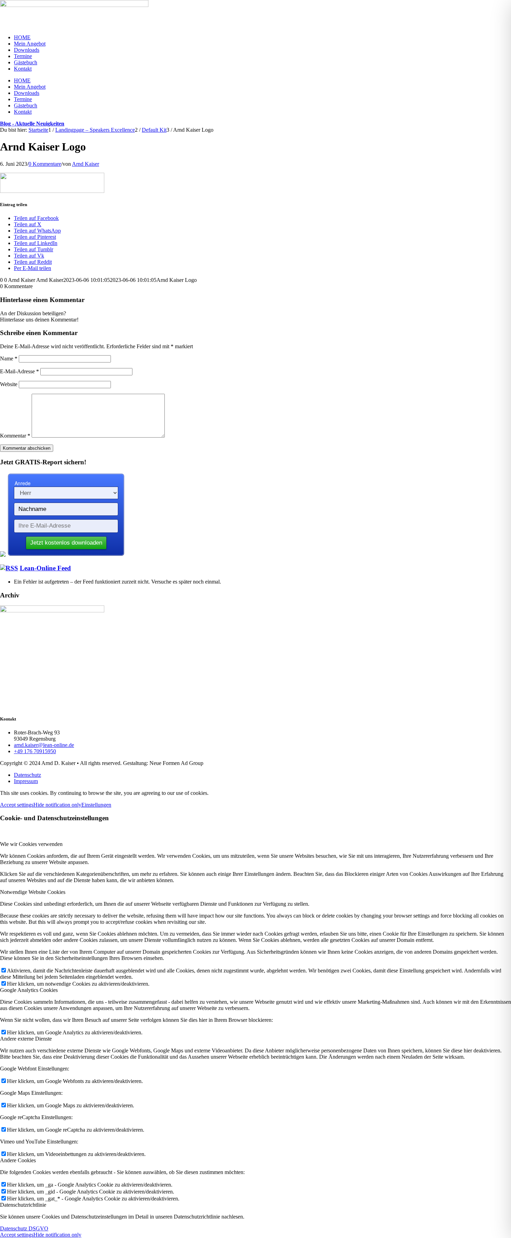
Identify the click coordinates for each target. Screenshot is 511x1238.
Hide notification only (57, 805)
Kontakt (23, 69)
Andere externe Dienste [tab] (26, 1039)
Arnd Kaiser (85, 164)
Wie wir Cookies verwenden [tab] (31, 844)
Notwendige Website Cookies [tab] (32, 892)
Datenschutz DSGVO (24, 1228)
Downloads (26, 50)
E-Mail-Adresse (19, 371)
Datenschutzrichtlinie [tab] (23, 1205)
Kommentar (15, 436)
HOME (22, 37)
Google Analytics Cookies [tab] (29, 990)
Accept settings (16, 805)
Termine (23, 56)
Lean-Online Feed (45, 568)
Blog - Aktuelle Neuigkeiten (32, 124)
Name (8, 358)
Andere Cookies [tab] (18, 1160)
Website (8, 384)
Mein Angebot (30, 44)
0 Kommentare (45, 164)
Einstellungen (96, 805)
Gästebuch (25, 62)
